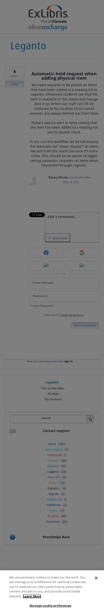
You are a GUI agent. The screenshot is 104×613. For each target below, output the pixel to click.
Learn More (32, 596)
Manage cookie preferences (50, 605)
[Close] (96, 578)
